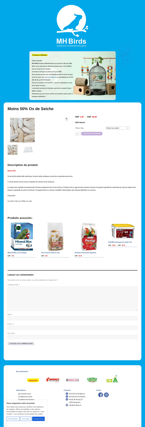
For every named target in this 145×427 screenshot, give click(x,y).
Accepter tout (38, 419)
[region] (25, 411)
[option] (33, 380)
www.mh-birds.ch (50, 77)
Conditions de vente (25, 396)
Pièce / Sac (80, 128)
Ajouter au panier (92, 133)
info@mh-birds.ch (75, 405)
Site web (11, 333)
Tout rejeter (26, 419)
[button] (66, 118)
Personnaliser (13, 419)
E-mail (11, 324)
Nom (10, 314)
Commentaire (14, 285)
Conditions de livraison (26, 399)
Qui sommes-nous (24, 394)
